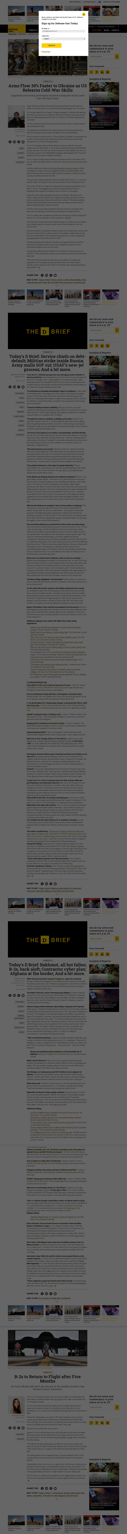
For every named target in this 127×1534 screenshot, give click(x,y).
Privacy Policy (46, 52)
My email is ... (46, 28)
